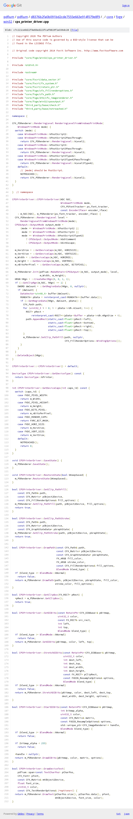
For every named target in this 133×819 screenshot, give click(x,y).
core (110, 17)
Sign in (126, 5)
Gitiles (20, 813)
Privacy (30, 813)
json (127, 813)
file (74, 29)
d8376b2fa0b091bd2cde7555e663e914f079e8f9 (65, 17)
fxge (119, 17)
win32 (7, 22)
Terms (40, 813)
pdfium (8, 17)
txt (118, 813)
